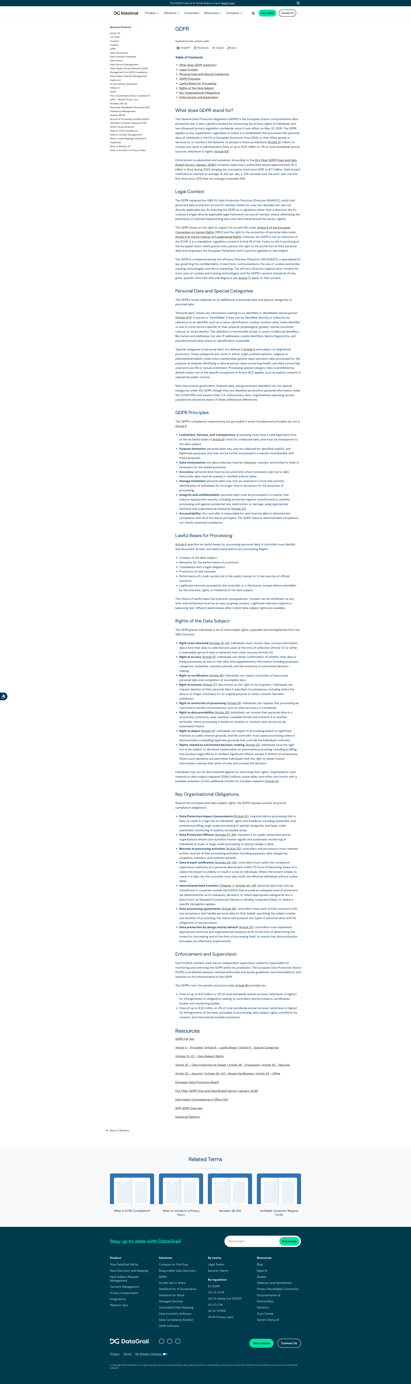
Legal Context (188, 70)
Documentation (267, 1295)
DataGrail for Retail (171, 1295)
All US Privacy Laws (220, 1317)
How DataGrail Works (124, 1264)
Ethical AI (114, 87)
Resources (211, 13)
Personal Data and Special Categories (204, 74)
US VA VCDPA (217, 1311)
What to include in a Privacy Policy (128, 150)
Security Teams (218, 1270)
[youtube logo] (177, 1341)
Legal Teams (216, 1264)
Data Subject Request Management (128, 76)
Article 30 (115, 33)
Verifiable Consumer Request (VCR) (128, 122)
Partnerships (265, 1301)
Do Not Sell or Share (172, 1283)
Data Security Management (124, 64)
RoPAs (163, 1277)
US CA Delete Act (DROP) (224, 1298)
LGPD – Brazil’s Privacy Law (124, 99)
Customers (191, 13)
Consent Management (124, 1287)
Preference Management (123, 111)
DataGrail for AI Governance (178, 1289)
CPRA (113, 48)
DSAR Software (169, 1326)
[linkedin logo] (169, 1341)
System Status (266, 1320)
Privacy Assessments (124, 1293)
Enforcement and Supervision (198, 97)
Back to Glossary (119, 1130)
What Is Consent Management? (126, 134)
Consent (114, 40)
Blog (260, 1264)
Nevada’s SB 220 (118, 103)
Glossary (263, 1307)
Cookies (114, 44)
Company (232, 13)
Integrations (118, 1299)
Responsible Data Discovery (177, 1270)
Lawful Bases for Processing (197, 83)
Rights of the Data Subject (196, 88)
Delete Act (115, 79)
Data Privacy (116, 60)
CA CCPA (114, 37)
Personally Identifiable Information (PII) (130, 107)
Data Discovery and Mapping (129, 1270)
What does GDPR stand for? (198, 65)
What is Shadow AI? (120, 146)
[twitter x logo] (161, 1341)
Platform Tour (119, 1305)
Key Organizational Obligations (199, 93)
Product (150, 13)
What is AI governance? (122, 126)
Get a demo (267, 13)
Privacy (115, 1354)
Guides (261, 1277)
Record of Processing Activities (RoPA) (129, 118)
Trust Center (265, 1313)
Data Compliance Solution (176, 1320)
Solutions (170, 13)
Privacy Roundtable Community (278, 1289)
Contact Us (287, 13)
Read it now (227, 3)
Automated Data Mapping (176, 1307)
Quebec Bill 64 (117, 115)
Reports (262, 1270)
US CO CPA (215, 1305)
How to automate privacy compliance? (130, 95)
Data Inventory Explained (123, 56)
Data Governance (119, 52)
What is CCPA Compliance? (124, 130)
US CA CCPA (216, 1292)
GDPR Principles (189, 79)
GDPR (113, 91)
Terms (127, 1354)
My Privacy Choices (148, 1354)
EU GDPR (214, 1286)
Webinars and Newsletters (274, 1283)
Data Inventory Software (175, 1313)
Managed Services (171, 1301)
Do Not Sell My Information (124, 83)
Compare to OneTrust (173, 1264)
